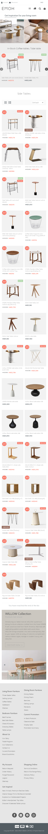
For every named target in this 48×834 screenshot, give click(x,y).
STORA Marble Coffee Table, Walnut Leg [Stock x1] (11, 303)
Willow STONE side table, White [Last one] (12, 369)
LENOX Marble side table (10, 401)
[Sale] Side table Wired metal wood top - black (11, 167)
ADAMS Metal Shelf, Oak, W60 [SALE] (11, 134)
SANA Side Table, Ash (32, 303)
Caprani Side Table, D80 (9, 562)
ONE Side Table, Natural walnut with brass (35, 201)
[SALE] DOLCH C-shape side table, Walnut (34, 466)
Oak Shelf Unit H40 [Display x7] (12, 498)
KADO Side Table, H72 (31, 78)
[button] (1, 69)
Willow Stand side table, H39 (34, 401)
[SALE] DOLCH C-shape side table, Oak (11, 466)
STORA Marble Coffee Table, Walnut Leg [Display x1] (34, 270)
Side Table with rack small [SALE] (12, 78)
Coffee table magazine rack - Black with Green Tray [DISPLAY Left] (35, 235)
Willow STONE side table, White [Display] (35, 134)
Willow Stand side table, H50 (34, 433)
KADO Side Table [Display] (10, 530)
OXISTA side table (30, 336)
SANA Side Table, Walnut (10, 336)
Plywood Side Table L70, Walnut (35, 595)
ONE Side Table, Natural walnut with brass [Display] (12, 235)
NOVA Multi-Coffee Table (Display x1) (33, 563)
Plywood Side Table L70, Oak (11, 595)
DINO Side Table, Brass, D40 (34, 167)
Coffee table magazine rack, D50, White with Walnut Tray (12, 270)
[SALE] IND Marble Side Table (34, 368)
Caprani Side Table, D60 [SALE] (35, 530)
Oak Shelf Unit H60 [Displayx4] (35, 498)
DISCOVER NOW (13, 645)
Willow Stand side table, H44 (11, 433)
